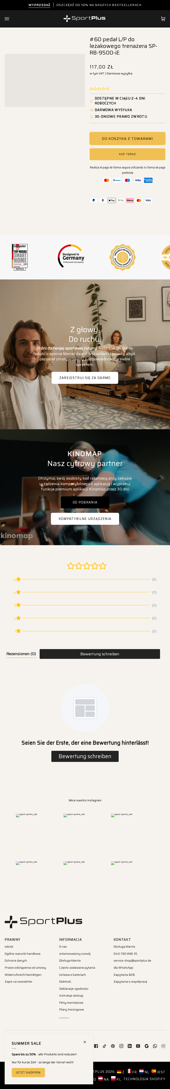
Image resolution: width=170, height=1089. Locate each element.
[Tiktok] (104, 1046)
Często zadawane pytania (77, 967)
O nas (63, 946)
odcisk (9, 946)
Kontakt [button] (122, 939)
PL (118, 1079)
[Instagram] (121, 1046)
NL (146, 1072)
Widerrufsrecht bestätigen (23, 974)
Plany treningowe (71, 1009)
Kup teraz (127, 154)
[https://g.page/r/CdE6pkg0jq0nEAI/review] (147, 1046)
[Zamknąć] (86, 1040)
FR (134, 1072)
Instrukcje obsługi (71, 995)
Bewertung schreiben (99, 654)
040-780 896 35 (125, 953)
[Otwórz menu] (11, 18)
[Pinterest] (113, 1046)
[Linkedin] (130, 1046)
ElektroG (65, 981)
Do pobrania (85, 502)
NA (106, 1079)
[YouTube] (138, 1046)
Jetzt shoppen (28, 1072)
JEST (161, 1072)
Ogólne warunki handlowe (23, 953)
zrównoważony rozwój (75, 953)
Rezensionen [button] (21, 654)
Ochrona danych (16, 960)
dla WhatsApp (123, 967)
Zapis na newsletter (18, 981)
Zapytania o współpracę (130, 981)
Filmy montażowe (71, 1002)
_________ (64, 1016)
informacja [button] (70, 939)
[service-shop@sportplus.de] (163, 1046)
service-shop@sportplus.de (132, 960)
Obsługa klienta (70, 960)
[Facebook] (96, 1046)
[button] (99, 88)
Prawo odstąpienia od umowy (25, 967)
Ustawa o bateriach (72, 974)
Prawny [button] (13, 939)
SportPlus (93, 1071)
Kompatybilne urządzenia (85, 518)
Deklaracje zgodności (73, 988)
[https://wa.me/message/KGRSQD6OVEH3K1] (155, 1046)
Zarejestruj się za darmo (85, 377)
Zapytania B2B (124, 974)
